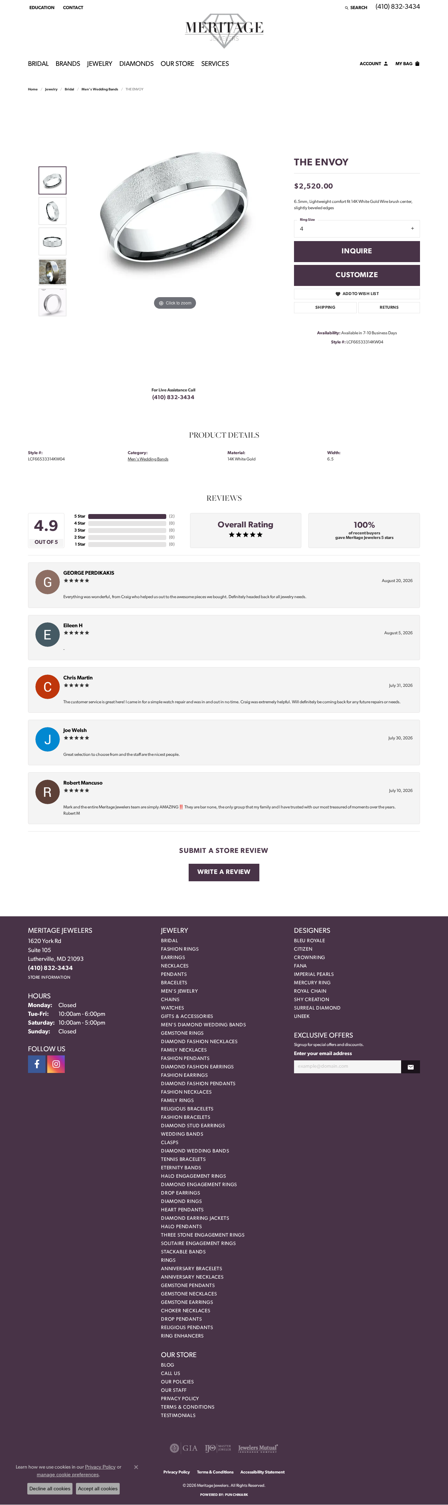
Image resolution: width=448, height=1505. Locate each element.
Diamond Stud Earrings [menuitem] (193, 1126)
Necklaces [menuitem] (175, 966)
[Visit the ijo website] (218, 1448)
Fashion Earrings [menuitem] (184, 1075)
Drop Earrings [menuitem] (180, 1193)
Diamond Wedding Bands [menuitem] (195, 1151)
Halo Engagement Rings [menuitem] (193, 1176)
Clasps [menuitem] (169, 1142)
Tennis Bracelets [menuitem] (183, 1159)
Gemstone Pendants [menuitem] (188, 1285)
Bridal (38, 64)
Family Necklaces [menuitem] (184, 1050)
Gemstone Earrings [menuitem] (187, 1302)
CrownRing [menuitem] (309, 957)
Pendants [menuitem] (174, 974)
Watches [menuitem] (172, 1008)
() (172, 516)
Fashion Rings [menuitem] (179, 949)
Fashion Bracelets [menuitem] (185, 1117)
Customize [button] (357, 275)
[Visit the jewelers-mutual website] (258, 1448)
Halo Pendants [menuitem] (181, 1227)
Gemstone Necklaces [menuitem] (189, 1294)
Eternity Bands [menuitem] (181, 1168)
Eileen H (73, 626)
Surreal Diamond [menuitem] (317, 1008)
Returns (389, 308)
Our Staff (174, 1390)
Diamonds (136, 64)
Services (215, 64)
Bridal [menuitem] (169, 941)
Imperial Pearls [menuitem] (314, 974)
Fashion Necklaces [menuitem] (186, 1092)
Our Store (177, 64)
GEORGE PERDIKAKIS (88, 573)
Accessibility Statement (262, 1472)
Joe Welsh (75, 730)
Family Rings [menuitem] (177, 1100)
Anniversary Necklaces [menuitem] (192, 1277)
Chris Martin (78, 678)
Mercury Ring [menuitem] (312, 983)
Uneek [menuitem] (302, 1016)
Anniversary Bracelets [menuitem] (191, 1269)
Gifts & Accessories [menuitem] (187, 1016)
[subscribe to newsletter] (410, 1066)
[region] (175, 241)
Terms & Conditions (187, 1407)
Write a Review (224, 872)
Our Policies (177, 1382)
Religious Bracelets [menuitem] (187, 1109)
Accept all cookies (98, 1488)
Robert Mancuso (83, 783)
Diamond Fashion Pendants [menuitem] (198, 1084)
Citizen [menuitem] (303, 949)
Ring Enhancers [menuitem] (182, 1336)
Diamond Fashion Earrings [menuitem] (197, 1067)
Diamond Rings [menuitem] (181, 1201)
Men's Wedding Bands (100, 89)
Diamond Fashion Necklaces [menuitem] (199, 1042)
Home (33, 89)
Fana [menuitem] (300, 966)
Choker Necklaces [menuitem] (185, 1311)
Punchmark (236, 1495)
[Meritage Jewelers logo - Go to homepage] (224, 31)
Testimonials (178, 1415)
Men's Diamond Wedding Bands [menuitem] (203, 1025)
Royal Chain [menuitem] (310, 991)
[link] (72, 8)
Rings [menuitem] (168, 1260)
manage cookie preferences (68, 1474)
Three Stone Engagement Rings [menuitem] (202, 1235)
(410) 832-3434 (173, 398)
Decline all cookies (49, 1488)
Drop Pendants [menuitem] (181, 1319)
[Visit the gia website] (184, 1448)
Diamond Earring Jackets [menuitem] (195, 1218)
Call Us (170, 1373)
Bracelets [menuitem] (174, 983)
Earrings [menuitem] (173, 957)
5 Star (79, 516)
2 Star (79, 537)
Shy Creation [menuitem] (311, 1000)
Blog (167, 1365)
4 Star (79, 523)
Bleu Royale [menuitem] (309, 941)
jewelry (51, 89)
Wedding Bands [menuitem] (182, 1134)
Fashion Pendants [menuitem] (185, 1058)
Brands (68, 64)
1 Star (80, 544)
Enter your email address (323, 1053)
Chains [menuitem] (170, 1000)
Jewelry (99, 64)
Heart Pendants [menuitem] (182, 1210)
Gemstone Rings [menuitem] (182, 1033)
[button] (41, 8)
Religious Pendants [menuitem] (187, 1327)
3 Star (79, 530)
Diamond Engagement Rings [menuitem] (199, 1185)
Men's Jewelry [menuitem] (179, 991)
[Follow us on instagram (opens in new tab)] (56, 1064)
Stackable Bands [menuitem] (183, 1252)
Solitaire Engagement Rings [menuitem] (198, 1243)
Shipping (325, 308)
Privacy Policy (180, 1399)
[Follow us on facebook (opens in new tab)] (37, 1064)
